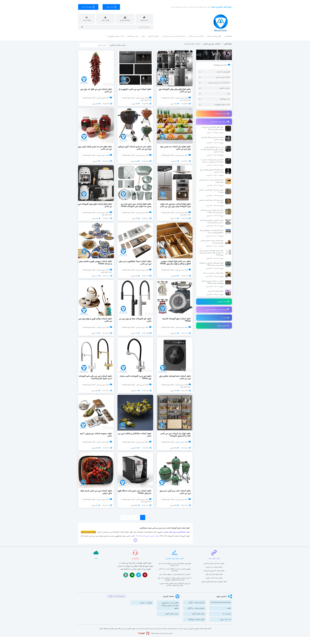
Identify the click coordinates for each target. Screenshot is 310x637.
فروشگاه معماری (211, 309)
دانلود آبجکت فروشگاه (196, 619)
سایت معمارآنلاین (184, 532)
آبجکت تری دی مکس (196, 36)
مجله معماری (222, 301)
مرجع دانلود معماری (170, 532)
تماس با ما (227, 613)
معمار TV (224, 317)
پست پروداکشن (132, 36)
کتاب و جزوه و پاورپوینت (115, 36)
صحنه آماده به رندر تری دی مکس (173, 36)
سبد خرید (110, 6)
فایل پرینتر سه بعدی (214, 36)
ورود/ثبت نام (87, 6)
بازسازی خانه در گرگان (197, 602)
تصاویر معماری (222, 325)
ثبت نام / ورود (225, 619)
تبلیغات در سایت (146, 602)
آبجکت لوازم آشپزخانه (167, 98)
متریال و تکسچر (153, 36)
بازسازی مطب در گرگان (196, 608)
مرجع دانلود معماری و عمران (221, 6)
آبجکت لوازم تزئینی (106, 272)
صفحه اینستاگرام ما (220, 113)
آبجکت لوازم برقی (185, 100)
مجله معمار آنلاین (198, 613)
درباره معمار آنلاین (171, 613)
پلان (143, 36)
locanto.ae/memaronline (221, 602)
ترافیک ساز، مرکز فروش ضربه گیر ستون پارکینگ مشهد (169, 605)
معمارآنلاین (228, 36)
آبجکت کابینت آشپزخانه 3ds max (147, 536)
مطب (229, 608)
